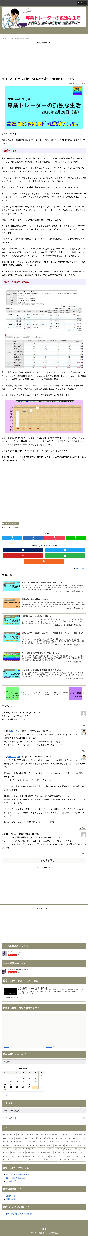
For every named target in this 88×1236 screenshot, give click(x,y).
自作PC (17, 527)
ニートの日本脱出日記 (15, 1178)
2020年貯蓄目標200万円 (11, 523)
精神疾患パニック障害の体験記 (19, 1214)
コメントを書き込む (44, 860)
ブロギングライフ (13, 1181)
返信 (83, 725)
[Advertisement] (44, 59)
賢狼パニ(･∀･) (14, 731)
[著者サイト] (23, 550)
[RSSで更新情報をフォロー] (44, 561)
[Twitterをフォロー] (65, 550)
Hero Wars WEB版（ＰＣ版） (19, 1174)
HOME (44, 1229)
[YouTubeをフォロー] (23, 555)
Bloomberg (10, 1196)
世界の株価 (11, 1199)
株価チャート (6, 1047)
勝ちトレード (8, 527)
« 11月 (4, 1095)
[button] (84, 1118)
